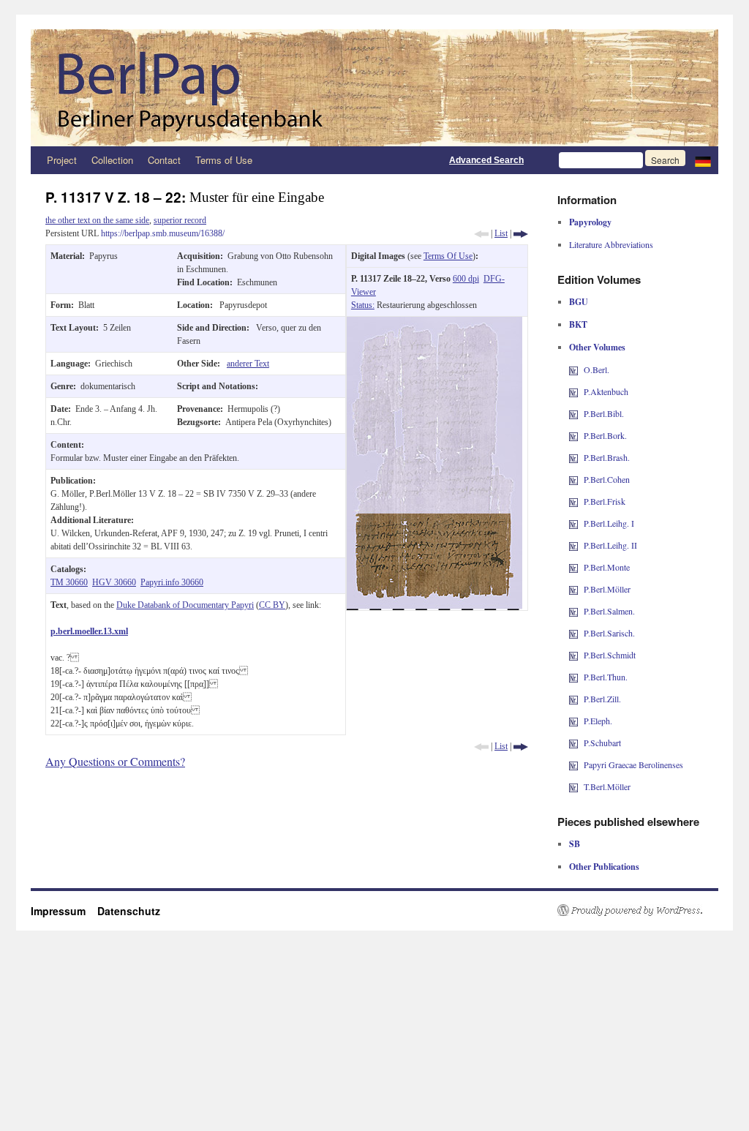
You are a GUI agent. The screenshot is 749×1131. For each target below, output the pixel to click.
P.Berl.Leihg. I (609, 523)
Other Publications (604, 866)
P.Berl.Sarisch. (609, 633)
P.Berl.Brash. (607, 457)
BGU (578, 302)
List (501, 233)
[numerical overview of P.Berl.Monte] (573, 567)
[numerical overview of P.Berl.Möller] (573, 589)
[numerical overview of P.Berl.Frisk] (573, 501)
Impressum (64, 910)
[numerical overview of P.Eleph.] (573, 720)
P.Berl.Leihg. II (610, 545)
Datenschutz (128, 910)
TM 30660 (69, 582)
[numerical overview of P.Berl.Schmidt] (573, 655)
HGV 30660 (114, 582)
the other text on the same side (97, 220)
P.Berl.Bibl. (604, 413)
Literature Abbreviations (611, 244)
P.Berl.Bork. (605, 435)
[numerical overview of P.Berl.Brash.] (573, 457)
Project (62, 160)
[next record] (520, 233)
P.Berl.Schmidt (610, 655)
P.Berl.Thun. (606, 677)
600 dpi (466, 279)
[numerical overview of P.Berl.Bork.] (573, 435)
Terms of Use (223, 160)
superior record (180, 220)
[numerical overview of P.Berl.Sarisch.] (573, 633)
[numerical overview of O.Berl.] (573, 369)
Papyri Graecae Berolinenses (633, 764)
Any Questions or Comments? (115, 761)
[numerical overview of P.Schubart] (573, 742)
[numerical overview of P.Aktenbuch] (573, 391)
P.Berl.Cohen (607, 479)
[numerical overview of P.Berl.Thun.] (573, 677)
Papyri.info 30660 (171, 582)
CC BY (272, 605)
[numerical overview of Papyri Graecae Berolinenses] (573, 764)
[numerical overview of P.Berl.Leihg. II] (573, 545)
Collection (112, 160)
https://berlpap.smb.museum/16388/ (163, 233)
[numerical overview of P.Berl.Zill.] (573, 698)
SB (574, 844)
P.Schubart (602, 742)
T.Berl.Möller (607, 786)
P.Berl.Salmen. (609, 611)
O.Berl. (596, 369)
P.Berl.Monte (607, 567)
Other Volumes (597, 347)
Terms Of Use (448, 256)
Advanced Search (486, 160)
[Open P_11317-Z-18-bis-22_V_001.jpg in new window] (434, 323)
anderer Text (248, 363)
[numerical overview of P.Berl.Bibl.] (573, 413)
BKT (578, 324)
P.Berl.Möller (607, 589)
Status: (362, 305)
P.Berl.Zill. (602, 698)
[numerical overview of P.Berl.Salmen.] (573, 611)
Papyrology (590, 222)
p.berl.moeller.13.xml (89, 631)
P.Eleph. (598, 720)
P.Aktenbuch (606, 391)
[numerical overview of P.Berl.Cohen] (573, 479)
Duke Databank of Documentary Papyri (185, 605)
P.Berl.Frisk (604, 501)
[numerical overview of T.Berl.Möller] (573, 786)
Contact (164, 160)
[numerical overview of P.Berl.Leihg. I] (573, 523)
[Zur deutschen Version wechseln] (703, 160)
